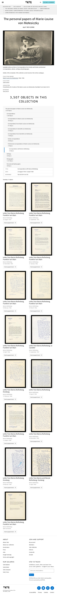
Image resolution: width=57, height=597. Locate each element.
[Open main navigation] (13, 2)
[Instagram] (48, 588)
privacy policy (48, 578)
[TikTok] (52, 588)
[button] (40, 2)
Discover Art (7, 6)
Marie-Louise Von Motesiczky (10, 78)
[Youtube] (43, 588)
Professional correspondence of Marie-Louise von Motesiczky (24, 10)
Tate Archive (17, 6)
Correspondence (45, 8)
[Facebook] (39, 588)
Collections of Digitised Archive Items (35, 6)
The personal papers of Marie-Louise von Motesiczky (21, 8)
